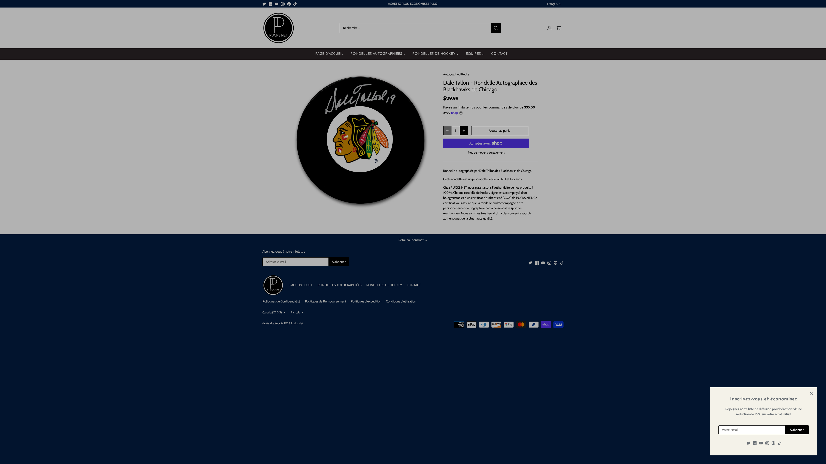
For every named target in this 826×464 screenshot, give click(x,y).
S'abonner (797, 430)
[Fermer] (811, 393)
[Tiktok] (779, 443)
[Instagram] (767, 443)
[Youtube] (761, 443)
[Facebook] (755, 443)
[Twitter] (748, 443)
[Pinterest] (773, 443)
